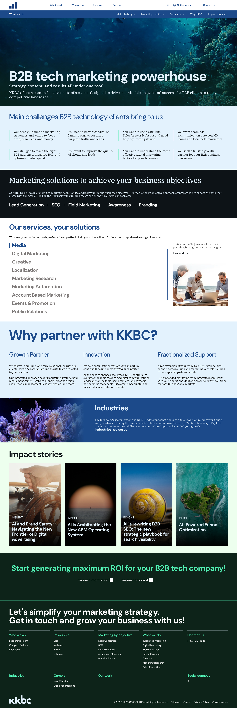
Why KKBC (196, 14)
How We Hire (61, 681)
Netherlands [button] (184, 5)
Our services (177, 14)
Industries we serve (111, 429)
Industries (16, 676)
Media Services (151, 649)
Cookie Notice (220, 702)
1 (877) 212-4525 (196, 640)
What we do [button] (56, 5)
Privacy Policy (201, 702)
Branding (148, 205)
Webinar (58, 645)
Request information (93, 580)
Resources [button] (98, 5)
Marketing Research (153, 662)
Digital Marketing (152, 645)
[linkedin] (200, 681)
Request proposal (135, 580)
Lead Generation (26, 205)
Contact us (209, 5)
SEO (56, 205)
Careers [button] (117, 5)
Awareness (119, 205)
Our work (105, 676)
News (57, 649)
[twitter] (188, 681)
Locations (14, 649)
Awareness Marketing (110, 653)
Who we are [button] (77, 5)
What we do (152, 635)
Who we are (18, 635)
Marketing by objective (115, 635)
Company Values (18, 645)
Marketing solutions (152, 14)
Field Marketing (84, 205)
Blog (56, 640)
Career (187, 702)
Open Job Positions (64, 685)
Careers (60, 676)
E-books (58, 653)
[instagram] (205, 681)
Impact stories (216, 14)
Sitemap (175, 702)
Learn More (181, 253)
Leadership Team (18, 640)
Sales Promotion (151, 667)
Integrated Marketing (154, 640)
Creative (147, 658)
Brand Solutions (106, 658)
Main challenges (126, 14)
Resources (61, 635)
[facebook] (194, 681)
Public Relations (151, 653)
